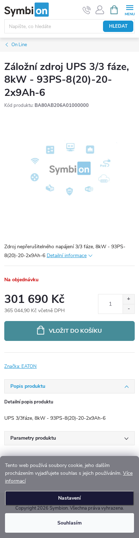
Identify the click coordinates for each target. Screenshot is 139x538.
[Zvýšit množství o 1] (128, 299)
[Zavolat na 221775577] (86, 10)
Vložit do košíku (75, 331)
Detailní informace (67, 255)
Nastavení (69, 498)
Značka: (20, 366)
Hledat (118, 26)
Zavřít (42, 362)
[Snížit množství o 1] (128, 309)
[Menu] (129, 9)
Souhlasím (69, 523)
